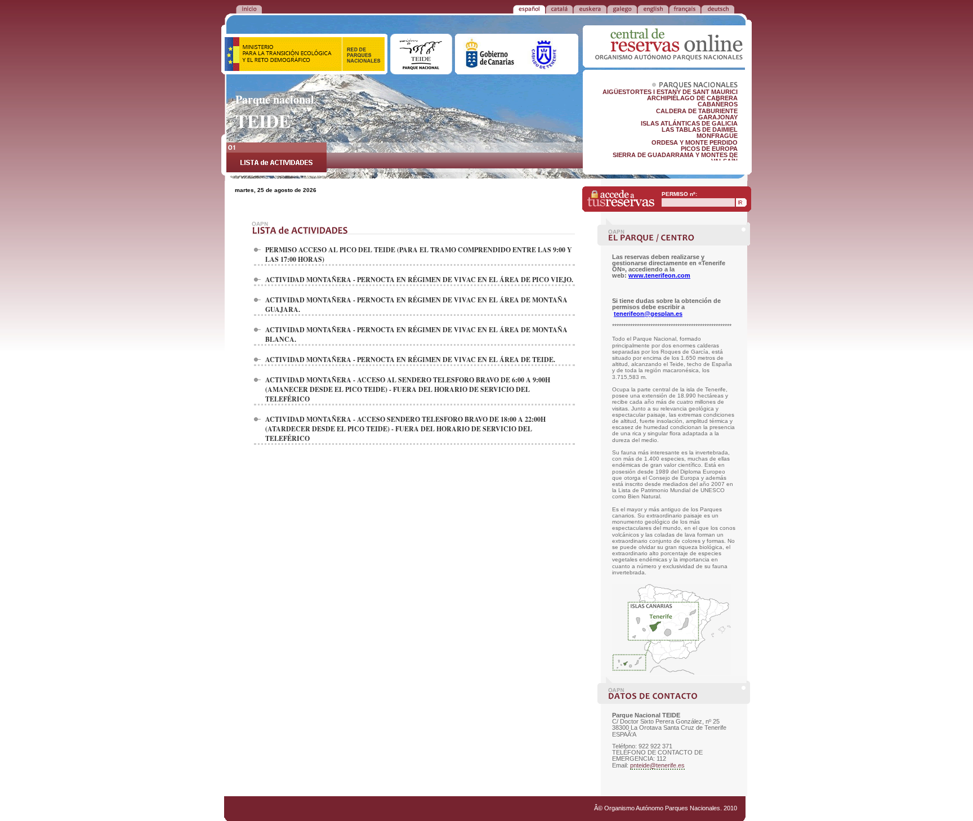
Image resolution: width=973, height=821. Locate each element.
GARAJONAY (718, 117)
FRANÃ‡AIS (684, 8)
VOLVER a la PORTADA (249, 8)
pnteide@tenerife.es (657, 765)
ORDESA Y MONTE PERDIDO (694, 142)
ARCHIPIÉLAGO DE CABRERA (692, 98)
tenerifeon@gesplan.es (648, 313)
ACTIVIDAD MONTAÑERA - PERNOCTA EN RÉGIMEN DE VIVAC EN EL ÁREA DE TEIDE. (410, 359)
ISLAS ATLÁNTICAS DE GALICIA (689, 123)
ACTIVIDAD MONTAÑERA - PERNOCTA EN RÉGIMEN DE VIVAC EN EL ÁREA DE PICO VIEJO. (419, 279)
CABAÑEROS (718, 104)
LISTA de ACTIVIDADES (276, 159)
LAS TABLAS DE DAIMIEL (700, 129)
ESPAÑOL (529, 8)
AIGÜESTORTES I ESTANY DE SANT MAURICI (670, 91)
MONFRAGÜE (717, 135)
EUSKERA (589, 8)
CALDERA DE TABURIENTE (697, 111)
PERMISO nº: (679, 194)
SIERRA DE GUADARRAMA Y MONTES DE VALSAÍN (675, 157)
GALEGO (622, 8)
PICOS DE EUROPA (709, 148)
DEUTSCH (717, 8)
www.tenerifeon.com (659, 275)
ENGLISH (652, 8)
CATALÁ (559, 8)
